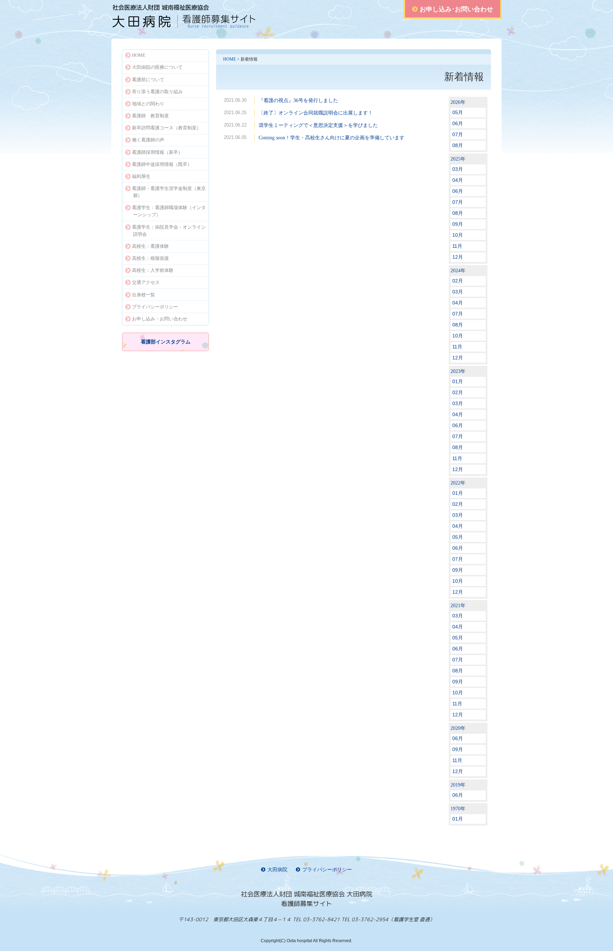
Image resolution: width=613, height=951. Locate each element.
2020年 (458, 728)
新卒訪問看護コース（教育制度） (166, 127)
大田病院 (277, 869)
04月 (457, 180)
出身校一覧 (143, 294)
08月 (457, 145)
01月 (457, 381)
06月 (457, 123)
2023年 (458, 371)
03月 (457, 169)
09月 (457, 224)
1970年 (458, 808)
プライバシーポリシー (155, 306)
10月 (457, 235)
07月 (457, 134)
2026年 (458, 102)
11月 (457, 246)
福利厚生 (141, 176)
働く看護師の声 (148, 139)
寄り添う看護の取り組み (157, 91)
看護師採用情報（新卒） (157, 152)
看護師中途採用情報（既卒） (162, 164)
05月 (457, 112)
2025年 (458, 159)
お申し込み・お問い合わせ (159, 318)
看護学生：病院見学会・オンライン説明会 (169, 230)
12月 (457, 257)
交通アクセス (146, 282)
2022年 (458, 483)
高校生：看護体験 (150, 246)
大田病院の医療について (157, 67)
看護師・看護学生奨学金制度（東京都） (169, 192)
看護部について (148, 79)
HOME (229, 59)
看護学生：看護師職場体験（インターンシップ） (169, 211)
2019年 (458, 785)
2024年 (458, 270)
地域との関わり (148, 103)
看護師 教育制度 (150, 115)
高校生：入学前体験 (152, 270)
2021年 (458, 605)
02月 (457, 281)
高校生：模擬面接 (150, 258)
